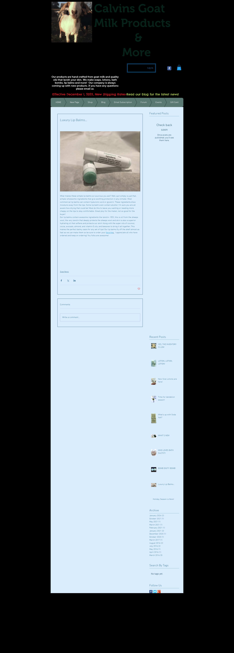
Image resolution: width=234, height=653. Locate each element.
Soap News (64, 272)
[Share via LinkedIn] (74, 280)
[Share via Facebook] (61, 280)
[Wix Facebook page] (169, 68)
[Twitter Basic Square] (155, 591)
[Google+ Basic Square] (159, 591)
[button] (179, 67)
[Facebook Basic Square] (150, 591)
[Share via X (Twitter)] (68, 280)
